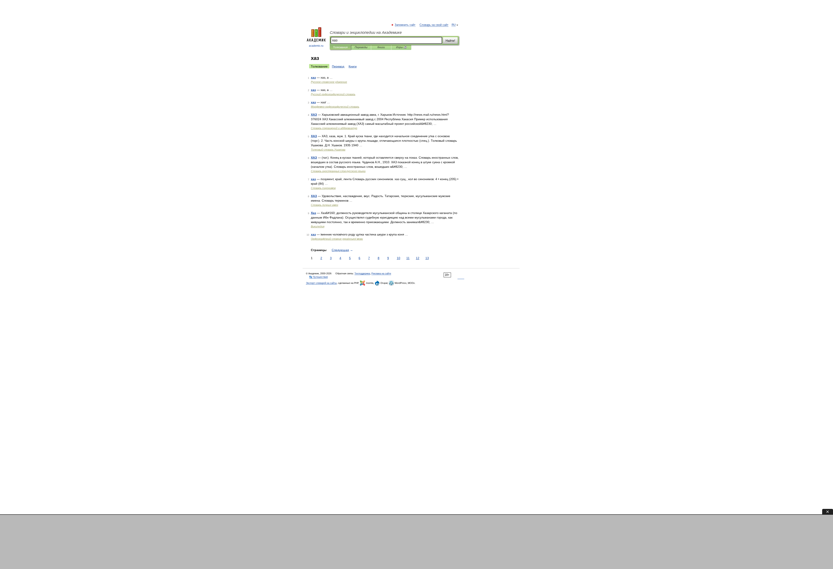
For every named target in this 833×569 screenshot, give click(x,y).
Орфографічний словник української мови (337, 238)
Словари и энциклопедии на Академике (366, 32)
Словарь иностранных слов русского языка (338, 171)
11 (408, 258)
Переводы (361, 47)
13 (427, 258)
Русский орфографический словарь (333, 94)
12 (417, 258)
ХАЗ (314, 114)
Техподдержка (362, 273)
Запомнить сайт (405, 24)
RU (454, 24)
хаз (313, 77)
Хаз (313, 213)
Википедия (317, 226)
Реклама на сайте (381, 273)
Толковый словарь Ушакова (328, 149)
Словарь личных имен (324, 205)
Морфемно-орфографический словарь (335, 106)
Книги (381, 47)
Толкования (340, 47)
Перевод (338, 66)
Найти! (450, 40)
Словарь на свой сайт (434, 24)
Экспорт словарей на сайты (321, 283)
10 (398, 258)
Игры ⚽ (401, 47)
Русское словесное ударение (329, 82)
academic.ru (316, 45)
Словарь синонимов (323, 188)
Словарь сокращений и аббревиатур (334, 128)
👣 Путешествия (318, 277)
